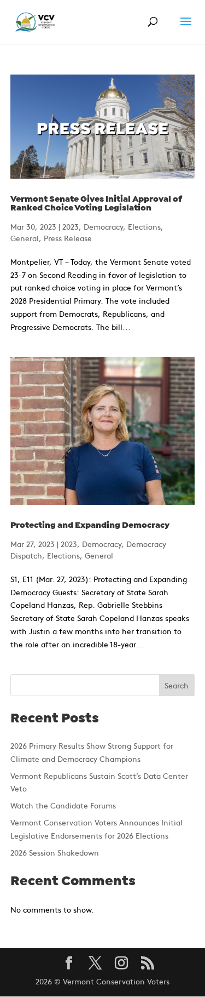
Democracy (103, 226)
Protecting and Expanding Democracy (89, 525)
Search (177, 685)
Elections (144, 226)
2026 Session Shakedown (54, 852)
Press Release (68, 237)
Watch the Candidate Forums (63, 805)
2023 (70, 226)
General (24, 237)
